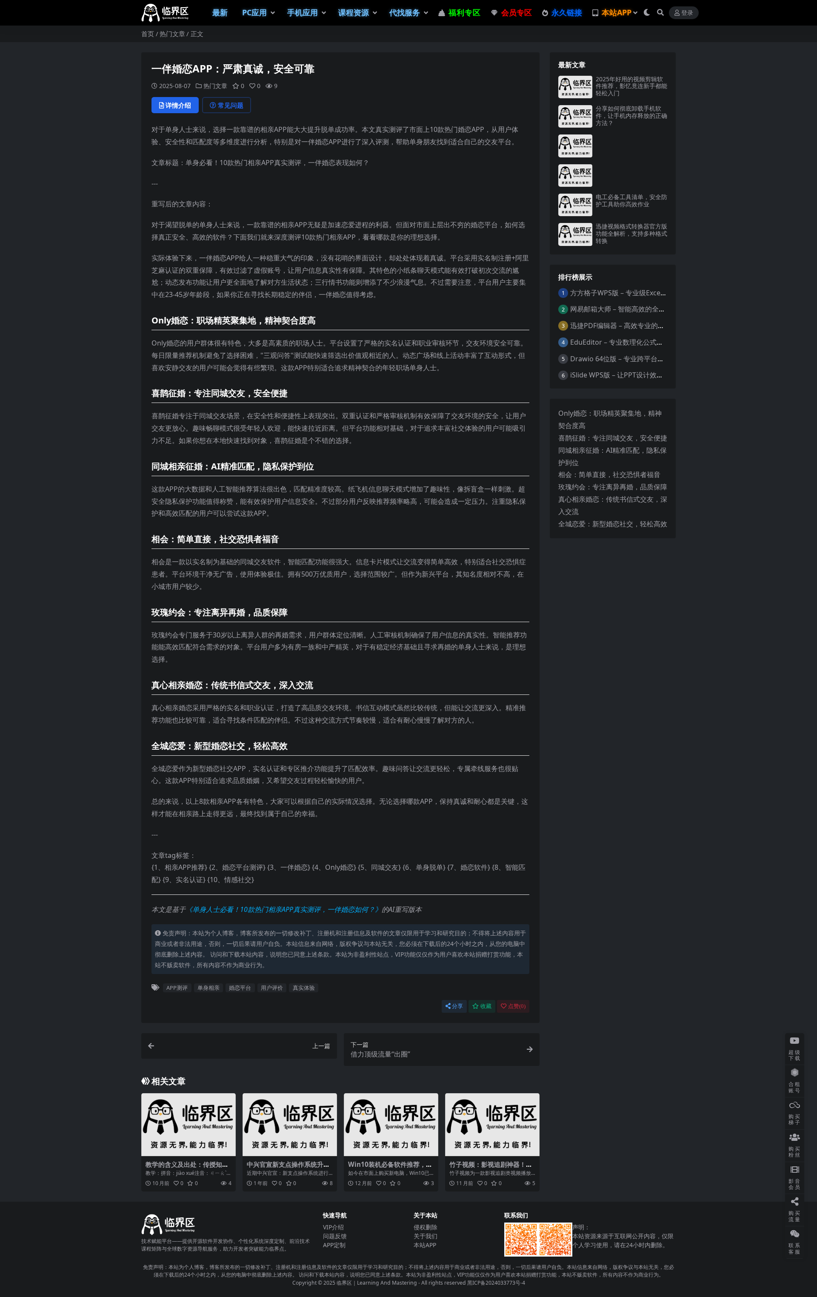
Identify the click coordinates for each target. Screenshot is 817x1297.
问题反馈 (335, 1236)
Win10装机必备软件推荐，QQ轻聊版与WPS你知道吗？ (389, 1168)
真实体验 (304, 987)
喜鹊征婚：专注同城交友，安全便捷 (612, 438)
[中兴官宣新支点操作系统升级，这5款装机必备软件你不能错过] (290, 1124)
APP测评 (177, 987)
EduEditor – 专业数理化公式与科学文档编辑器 (640, 342)
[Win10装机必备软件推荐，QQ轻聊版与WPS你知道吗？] (391, 1124)
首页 (147, 33)
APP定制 (334, 1245)
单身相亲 (208, 987)
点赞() (517, 1006)
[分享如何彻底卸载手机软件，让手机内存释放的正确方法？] (575, 116)
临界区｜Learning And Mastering (377, 1282)
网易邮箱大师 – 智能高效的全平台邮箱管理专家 (641, 309)
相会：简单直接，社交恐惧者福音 (609, 474)
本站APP (425, 1245)
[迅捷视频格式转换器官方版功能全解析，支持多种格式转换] (575, 234)
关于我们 (425, 1236)
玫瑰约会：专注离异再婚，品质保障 (612, 486)
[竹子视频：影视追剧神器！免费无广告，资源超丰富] (492, 1124)
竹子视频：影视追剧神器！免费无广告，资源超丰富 (490, 1168)
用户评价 (272, 987)
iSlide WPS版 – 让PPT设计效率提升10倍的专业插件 (648, 375)
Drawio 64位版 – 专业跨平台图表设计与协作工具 (644, 358)
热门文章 (172, 33)
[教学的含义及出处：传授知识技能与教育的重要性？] (188, 1124)
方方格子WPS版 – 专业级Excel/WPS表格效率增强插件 (652, 292)
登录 (687, 13)
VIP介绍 (333, 1227)
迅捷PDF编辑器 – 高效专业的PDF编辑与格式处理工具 (651, 325)
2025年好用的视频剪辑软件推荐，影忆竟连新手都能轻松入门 (631, 86)
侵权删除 (425, 1227)
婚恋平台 (240, 987)
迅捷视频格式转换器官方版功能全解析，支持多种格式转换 (631, 233)
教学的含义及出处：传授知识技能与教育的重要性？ (187, 1168)
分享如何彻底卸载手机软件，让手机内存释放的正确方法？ (631, 115)
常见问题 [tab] (230, 105)
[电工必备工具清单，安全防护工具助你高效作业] (575, 205)
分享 (457, 1006)
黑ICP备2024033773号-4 (496, 1282)
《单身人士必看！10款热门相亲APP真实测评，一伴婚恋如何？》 (284, 909)
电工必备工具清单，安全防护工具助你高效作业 (631, 200)
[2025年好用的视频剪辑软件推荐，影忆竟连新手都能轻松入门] (575, 87)
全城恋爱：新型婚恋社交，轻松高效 (612, 524)
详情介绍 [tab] (178, 105)
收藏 (485, 1006)
